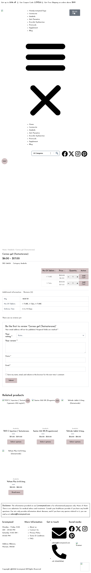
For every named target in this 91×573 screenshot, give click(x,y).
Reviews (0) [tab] (28, 292)
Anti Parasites (34, 19)
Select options (16, 442)
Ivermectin (33, 14)
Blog (31, 31)
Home (31, 11)
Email (7, 365)
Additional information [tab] (11, 292)
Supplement (33, 28)
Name (8, 356)
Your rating (8, 335)
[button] (45, 79)
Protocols (32, 25)
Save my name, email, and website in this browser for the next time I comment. (36, 375)
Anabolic (32, 16)
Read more (16, 492)
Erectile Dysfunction (37, 22)
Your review (11, 341)
